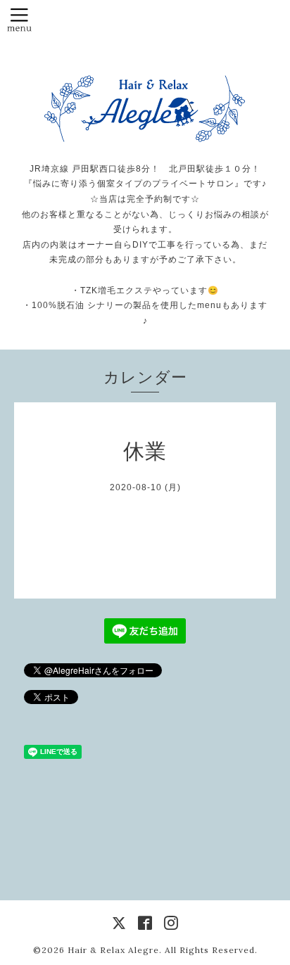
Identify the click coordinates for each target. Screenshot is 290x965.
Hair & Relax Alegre (113, 950)
